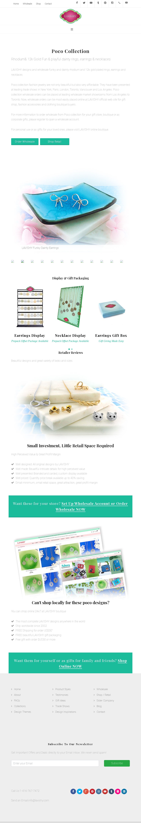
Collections (20, 706)
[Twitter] (84, 4)
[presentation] (133, 314)
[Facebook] (77, 4)
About (17, 694)
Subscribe (117, 763)
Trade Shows (62, 706)
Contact (48, 4)
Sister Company (105, 700)
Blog (99, 706)
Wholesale (27, 4)
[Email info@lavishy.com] (126, 4)
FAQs (17, 700)
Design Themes (22, 711)
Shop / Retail (104, 694)
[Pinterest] (105, 4)
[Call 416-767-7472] (119, 4)
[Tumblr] (98, 4)
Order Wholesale (25, 141)
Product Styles (63, 689)
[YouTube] (91, 4)
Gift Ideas (60, 700)
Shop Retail (55, 141)
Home (16, 4)
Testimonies (61, 694)
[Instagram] (112, 4)
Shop (38, 4)
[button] (69, 349)
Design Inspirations (65, 711)
